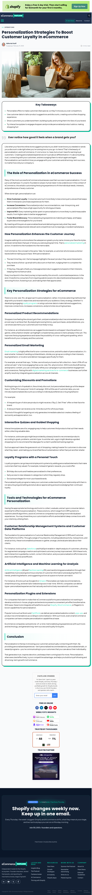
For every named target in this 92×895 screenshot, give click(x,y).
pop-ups (79, 613)
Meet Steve (82, 869)
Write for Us (65, 875)
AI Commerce (36, 877)
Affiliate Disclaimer (73, 891)
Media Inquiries (66, 878)
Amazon (42, 581)
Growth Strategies (50, 870)
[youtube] (55, 707)
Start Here (50, 866)
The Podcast (35, 871)
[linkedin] (41, 707)
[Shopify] (46, 6)
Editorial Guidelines (81, 874)
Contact (87, 20)
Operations (9, 27)
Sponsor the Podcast (68, 866)
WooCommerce (64, 605)
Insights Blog (35, 868)
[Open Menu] (2, 20)
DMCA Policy (59, 891)
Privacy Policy (54, 891)
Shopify (53, 605)
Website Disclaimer (66, 891)
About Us (79, 20)
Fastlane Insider (36, 874)
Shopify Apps (52, 878)
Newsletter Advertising (65, 870)
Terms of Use (49, 891)
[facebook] (37, 707)
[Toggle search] (89, 15)
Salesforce (31, 548)
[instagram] (50, 707)
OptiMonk (36, 613)
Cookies (80, 890)
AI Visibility (51, 875)
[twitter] (46, 707)
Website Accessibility (87, 891)
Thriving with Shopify (38, 880)
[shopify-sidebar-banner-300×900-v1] (46, 766)
